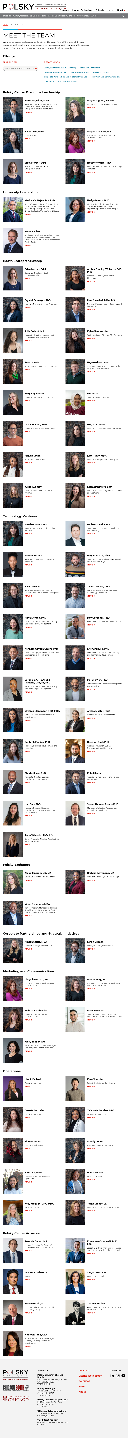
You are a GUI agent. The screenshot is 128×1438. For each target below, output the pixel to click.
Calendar (100, 10)
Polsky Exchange (101, 72)
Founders (46, 16)
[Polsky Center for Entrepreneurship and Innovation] (34, 7)
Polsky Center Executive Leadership (60, 68)
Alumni (95, 16)
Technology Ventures (80, 72)
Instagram (118, 1375)
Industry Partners (82, 16)
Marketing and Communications (105, 77)
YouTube (123, 1375)
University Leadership (90, 68)
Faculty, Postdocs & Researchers (26, 16)
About (120, 10)
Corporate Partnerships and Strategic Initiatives (65, 77)
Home (5, 25)
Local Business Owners (62, 16)
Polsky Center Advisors (68, 81)
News (110, 10)
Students (7, 16)
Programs (64, 10)
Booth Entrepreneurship (55, 72)
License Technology (82, 10)
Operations (49, 81)
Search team (10, 62)
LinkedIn (112, 1375)
